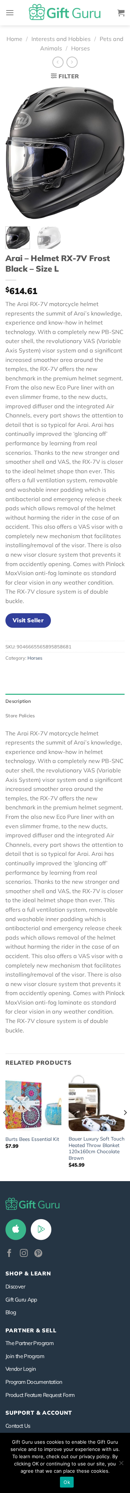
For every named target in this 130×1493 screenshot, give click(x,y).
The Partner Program (29, 1343)
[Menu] (9, 12)
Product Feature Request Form (39, 1394)
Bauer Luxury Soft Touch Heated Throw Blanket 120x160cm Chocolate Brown (97, 1148)
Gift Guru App (21, 1299)
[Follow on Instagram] (24, 1253)
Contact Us (17, 1425)
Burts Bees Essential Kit (32, 1139)
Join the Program (24, 1356)
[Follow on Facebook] (9, 1253)
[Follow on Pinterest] (38, 1253)
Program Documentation (33, 1381)
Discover (15, 1286)
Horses (80, 48)
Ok (67, 1482)
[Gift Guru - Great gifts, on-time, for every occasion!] (65, 13)
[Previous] (16, 153)
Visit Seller (28, 620)
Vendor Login (20, 1368)
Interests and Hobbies (61, 38)
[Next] (113, 153)
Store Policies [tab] (20, 715)
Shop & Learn (28, 1273)
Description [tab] (18, 701)
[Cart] (121, 13)
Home (14, 38)
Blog (10, 1312)
